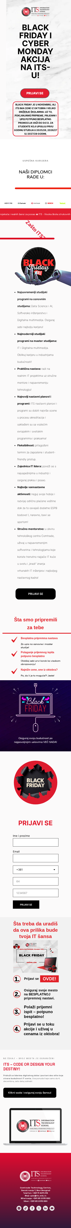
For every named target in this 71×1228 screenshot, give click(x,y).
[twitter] (38, 1209)
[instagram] (19, 1209)
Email (16, 851)
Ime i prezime (21, 835)
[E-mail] (52, 1209)
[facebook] (32, 1209)
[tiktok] (25, 1209)
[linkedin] (45, 1209)
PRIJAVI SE (26, 904)
